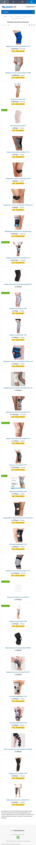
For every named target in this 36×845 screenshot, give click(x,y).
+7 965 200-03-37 (30, 6)
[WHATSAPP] (18, 837)
